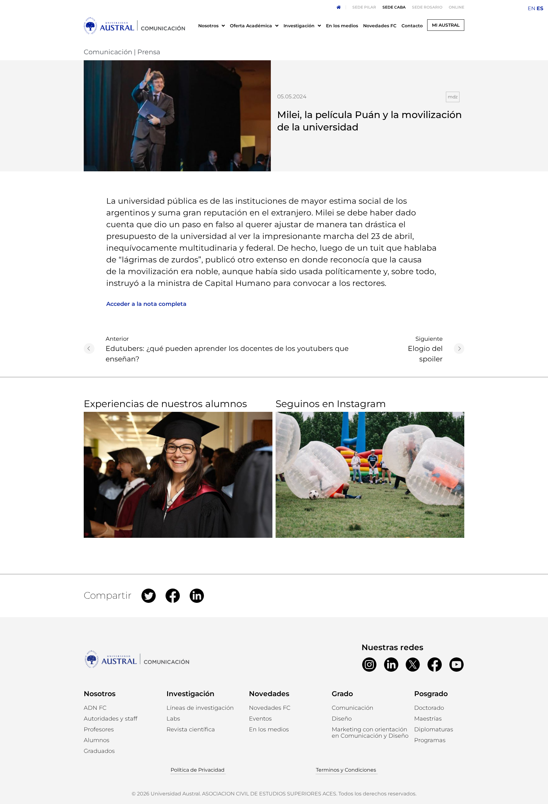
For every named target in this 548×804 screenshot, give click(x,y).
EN (531, 8)
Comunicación (108, 52)
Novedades (269, 693)
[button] (96, 740)
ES (540, 8)
